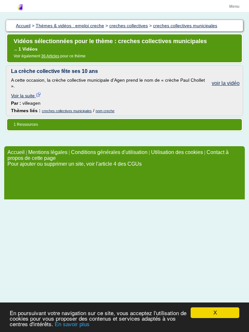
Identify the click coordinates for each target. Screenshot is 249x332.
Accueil (16, 152)
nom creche (105, 111)
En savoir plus (72, 324)
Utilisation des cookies (177, 152)
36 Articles (50, 56)
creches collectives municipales (67, 111)
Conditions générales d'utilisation (109, 152)
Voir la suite (23, 95)
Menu (234, 6)
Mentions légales (47, 152)
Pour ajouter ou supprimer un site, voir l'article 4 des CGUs (74, 164)
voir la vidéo (226, 83)
